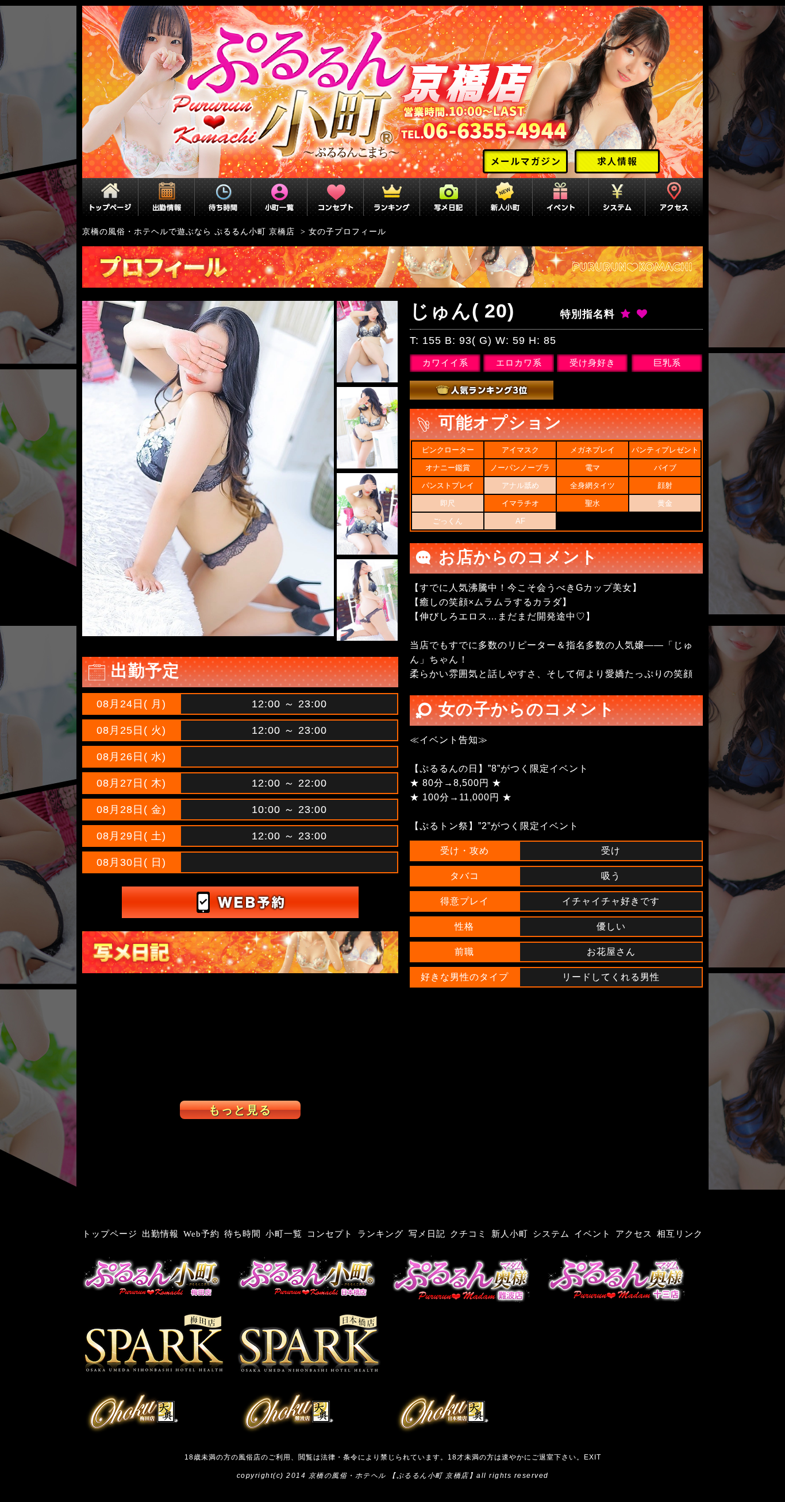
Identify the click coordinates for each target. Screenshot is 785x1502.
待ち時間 (242, 1233)
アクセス (633, 1233)
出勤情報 (160, 1233)
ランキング (380, 1233)
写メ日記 (427, 1233)
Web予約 (201, 1233)
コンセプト (330, 1233)
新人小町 (509, 1233)
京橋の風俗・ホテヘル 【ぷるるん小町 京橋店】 (393, 1476)
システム (551, 1233)
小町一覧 (283, 1233)
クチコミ (468, 1233)
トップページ (109, 1233)
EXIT (592, 1457)
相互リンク (680, 1233)
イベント (592, 1233)
